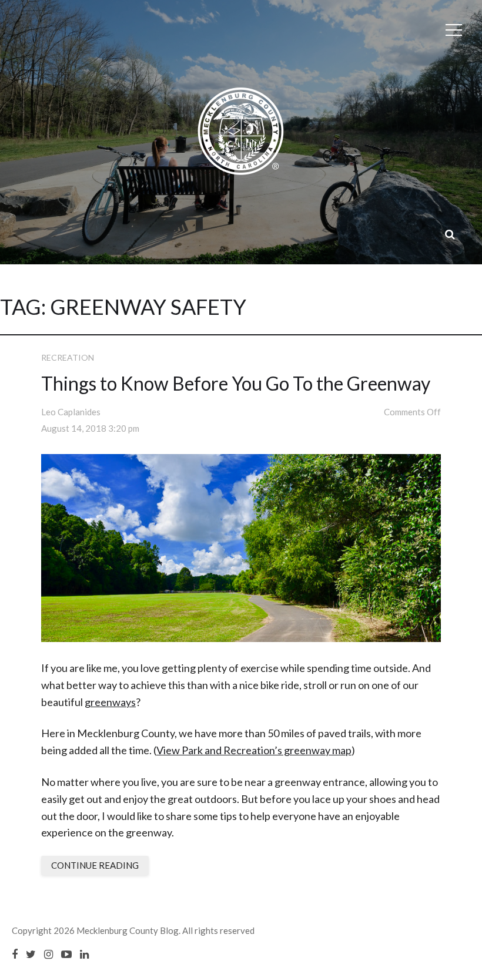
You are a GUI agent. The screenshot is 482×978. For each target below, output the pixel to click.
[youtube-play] (66, 953)
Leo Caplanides (71, 411)
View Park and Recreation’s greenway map (254, 750)
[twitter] (31, 953)
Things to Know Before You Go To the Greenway (235, 383)
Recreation (67, 357)
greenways (110, 701)
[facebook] (15, 953)
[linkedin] (84, 953)
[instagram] (48, 953)
